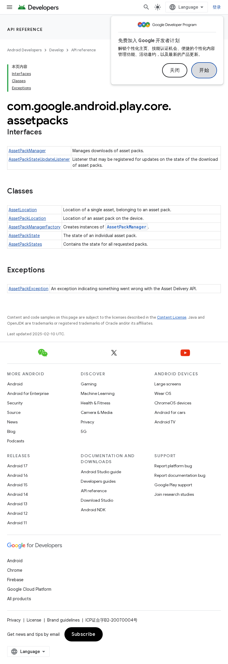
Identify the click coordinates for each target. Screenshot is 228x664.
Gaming (88, 384)
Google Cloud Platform (29, 589)
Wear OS (162, 393)
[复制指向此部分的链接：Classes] (39, 191)
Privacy (87, 422)
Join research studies (174, 494)
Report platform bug (173, 465)
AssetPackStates (25, 244)
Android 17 (17, 465)
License (34, 620)
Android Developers (24, 50)
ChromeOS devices (172, 403)
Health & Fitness (95, 403)
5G (84, 431)
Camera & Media (97, 412)
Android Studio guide (101, 471)
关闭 (175, 70)
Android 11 (17, 522)
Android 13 (17, 503)
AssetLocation (23, 209)
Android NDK (93, 509)
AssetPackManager (27, 150)
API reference (25, 29)
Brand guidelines (63, 620)
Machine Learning (98, 393)
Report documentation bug (179, 475)
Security (15, 403)
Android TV (164, 422)
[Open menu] (9, 7)
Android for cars (169, 412)
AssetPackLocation (27, 218)
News (12, 422)
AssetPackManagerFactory (35, 227)
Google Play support (173, 484)
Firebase (15, 579)
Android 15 (17, 484)
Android (15, 384)
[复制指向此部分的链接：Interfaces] (48, 132)
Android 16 (17, 475)
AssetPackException (28, 288)
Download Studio (97, 500)
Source (13, 412)
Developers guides (98, 481)
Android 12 (17, 513)
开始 (204, 70)
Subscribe (84, 634)
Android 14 (17, 494)
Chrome (14, 570)
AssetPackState (24, 235)
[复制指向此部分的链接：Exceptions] (51, 270)
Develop (56, 50)
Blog (11, 431)
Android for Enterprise (28, 393)
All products (19, 598)
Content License (171, 317)
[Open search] (146, 7)
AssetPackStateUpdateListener (39, 159)
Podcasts (15, 441)
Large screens (167, 384)
